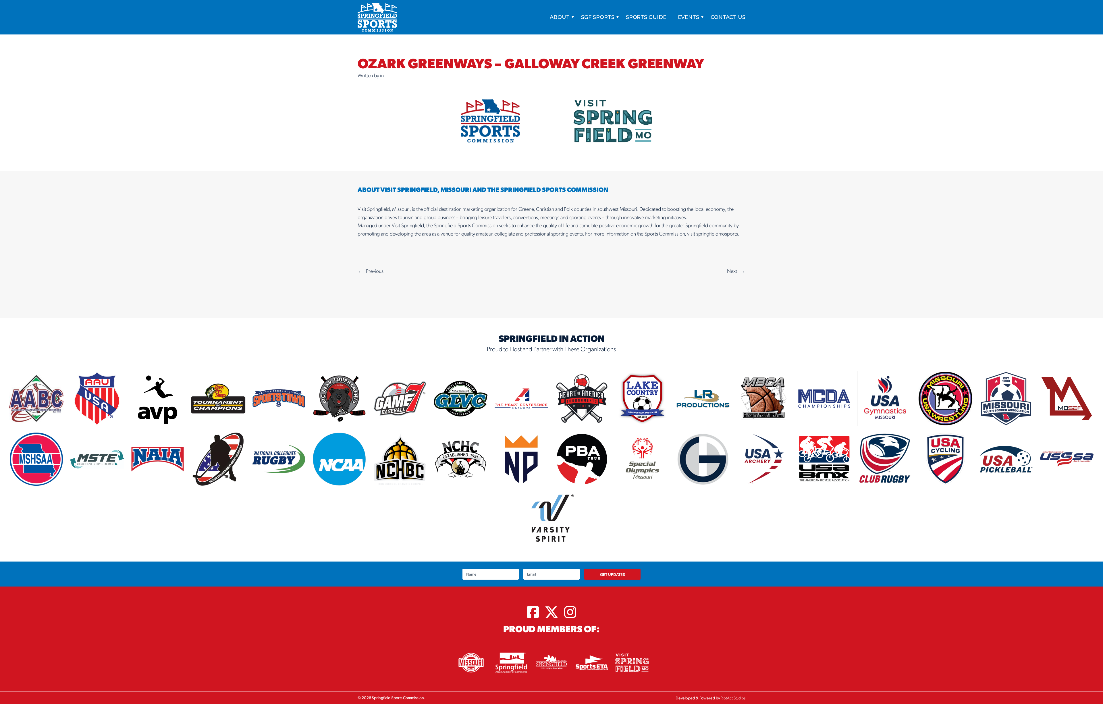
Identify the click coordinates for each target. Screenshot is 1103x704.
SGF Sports (597, 17)
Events (688, 17)
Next (732, 270)
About (560, 17)
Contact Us (728, 17)
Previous (374, 270)
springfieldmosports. (717, 233)
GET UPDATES (612, 574)
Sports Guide (646, 17)
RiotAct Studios (733, 697)
